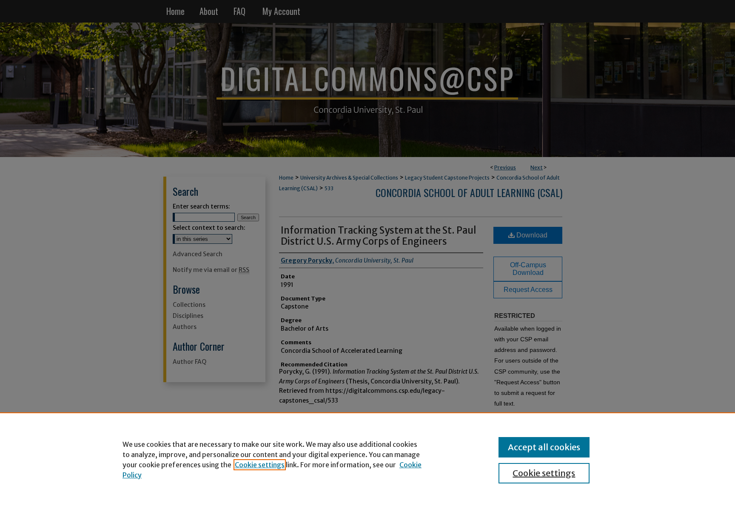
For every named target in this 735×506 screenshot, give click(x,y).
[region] (367, 459)
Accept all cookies (544, 447)
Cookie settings (260, 464)
